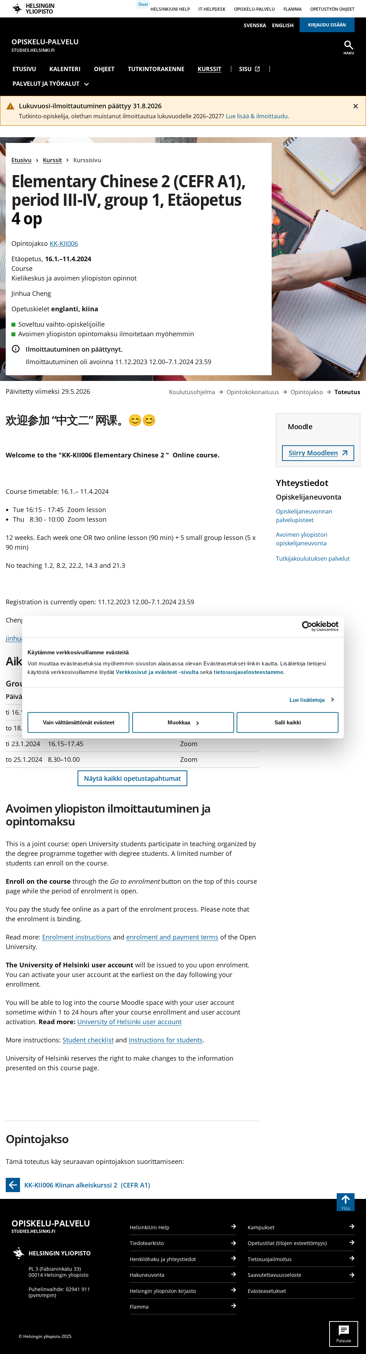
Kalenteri (64, 69)
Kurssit (209, 69)
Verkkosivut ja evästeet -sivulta (157, 672)
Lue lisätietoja (307, 699)
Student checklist (88, 1040)
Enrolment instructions (76, 937)
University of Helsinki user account (129, 1021)
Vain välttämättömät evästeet (78, 722)
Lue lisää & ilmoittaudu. (257, 116)
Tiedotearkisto (147, 1243)
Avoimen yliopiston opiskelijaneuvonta (301, 539)
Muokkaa (179, 722)
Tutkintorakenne (156, 69)
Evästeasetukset (267, 1291)
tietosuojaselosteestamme (248, 672)
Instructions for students (166, 1040)
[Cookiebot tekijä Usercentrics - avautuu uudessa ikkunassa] (307, 626)
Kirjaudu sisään (327, 25)
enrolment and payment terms (172, 937)
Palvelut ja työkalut (46, 84)
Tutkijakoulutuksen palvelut (313, 558)
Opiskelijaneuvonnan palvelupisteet (304, 515)
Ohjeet (104, 69)
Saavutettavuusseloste (274, 1274)
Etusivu (24, 69)
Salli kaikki (287, 722)
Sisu (249, 69)
